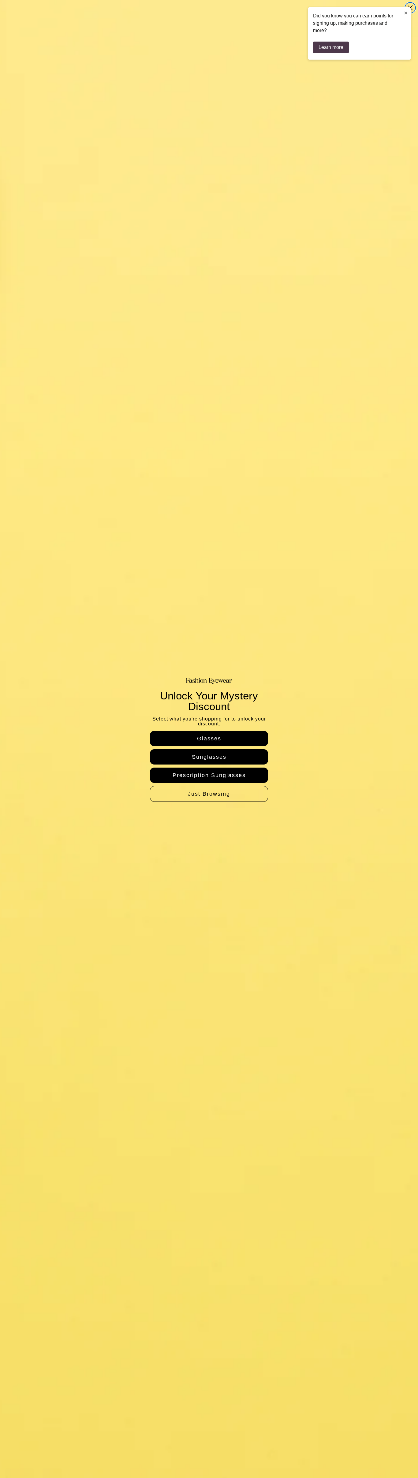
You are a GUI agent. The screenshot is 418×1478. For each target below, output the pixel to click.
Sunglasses (209, 757)
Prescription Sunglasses (209, 775)
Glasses (209, 738)
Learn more (331, 47)
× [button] (406, 12)
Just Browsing (209, 794)
